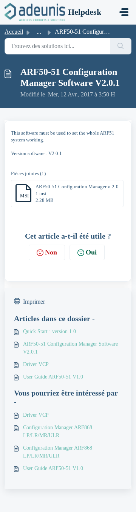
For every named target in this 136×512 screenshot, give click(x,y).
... (39, 31)
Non (51, 252)
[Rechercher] (120, 46)
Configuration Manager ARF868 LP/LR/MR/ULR (57, 431)
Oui (91, 252)
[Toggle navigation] (123, 12)
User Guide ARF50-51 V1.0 (53, 377)
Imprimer (34, 301)
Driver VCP (36, 364)
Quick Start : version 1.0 (49, 331)
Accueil (14, 31)
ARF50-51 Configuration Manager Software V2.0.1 (70, 348)
